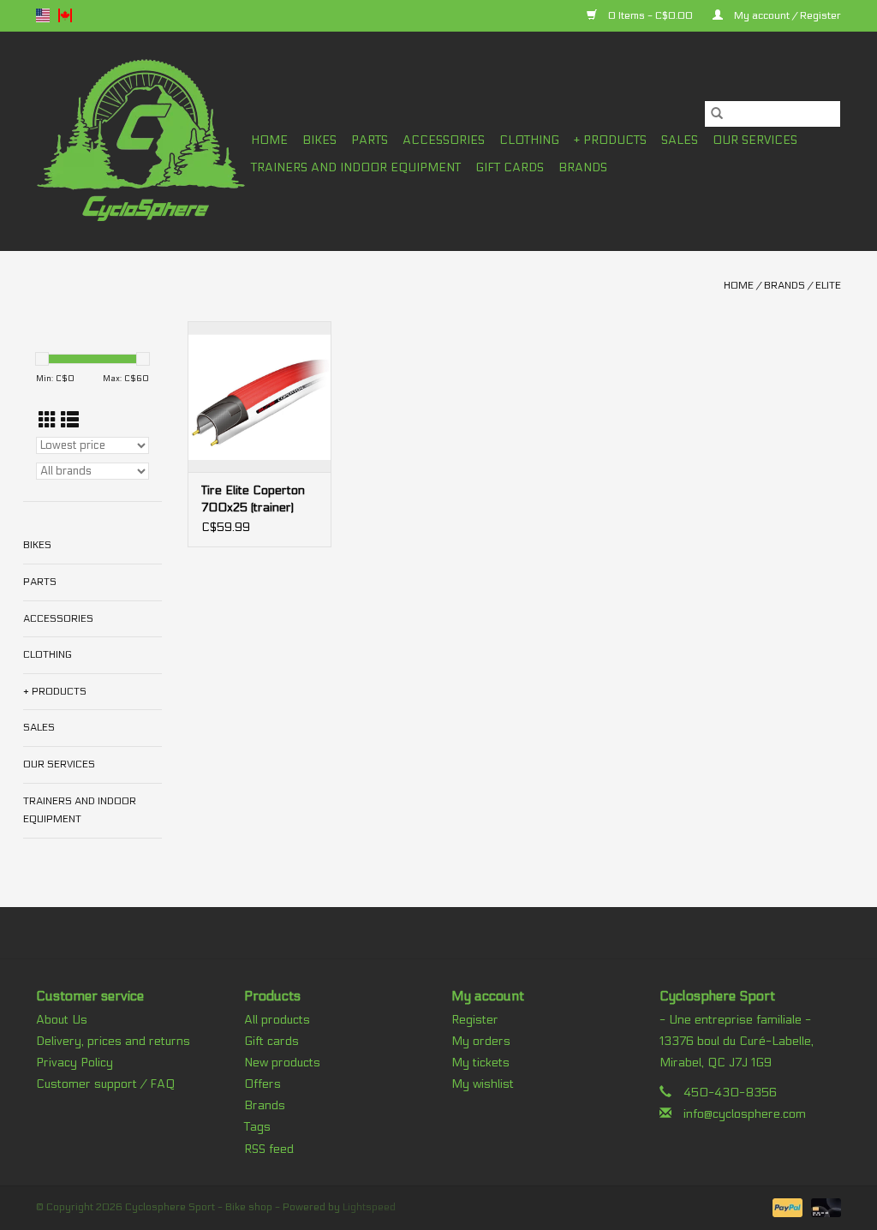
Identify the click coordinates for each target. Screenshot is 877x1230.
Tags (257, 1127)
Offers (262, 1084)
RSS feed (269, 1149)
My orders (480, 1041)
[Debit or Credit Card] (823, 1207)
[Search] (717, 114)
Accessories (444, 140)
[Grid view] (48, 421)
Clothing (529, 140)
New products (282, 1062)
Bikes (319, 140)
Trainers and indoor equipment (356, 167)
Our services (755, 140)
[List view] (70, 421)
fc (65, 15)
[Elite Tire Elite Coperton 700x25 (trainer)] (259, 396)
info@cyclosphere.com (744, 1114)
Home (269, 140)
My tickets (480, 1062)
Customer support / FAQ (105, 1084)
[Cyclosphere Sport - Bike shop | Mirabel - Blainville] (141, 140)
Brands (582, 167)
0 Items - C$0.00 (650, 15)
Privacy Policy (74, 1062)
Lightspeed (369, 1207)
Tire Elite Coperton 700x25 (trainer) (253, 499)
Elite (828, 285)
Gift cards (509, 167)
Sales (679, 140)
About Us (61, 1019)
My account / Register (786, 15)
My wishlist (482, 1084)
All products (277, 1019)
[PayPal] (786, 1207)
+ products (610, 140)
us (43, 15)
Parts (369, 140)
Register (474, 1019)
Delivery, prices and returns (113, 1041)
